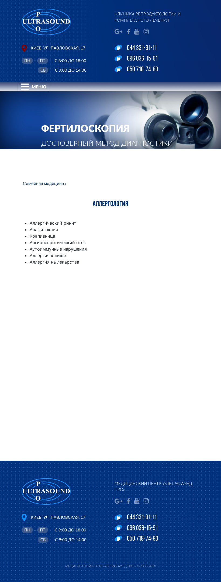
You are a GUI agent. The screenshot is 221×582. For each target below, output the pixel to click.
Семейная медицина (43, 183)
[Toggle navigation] (34, 86)
